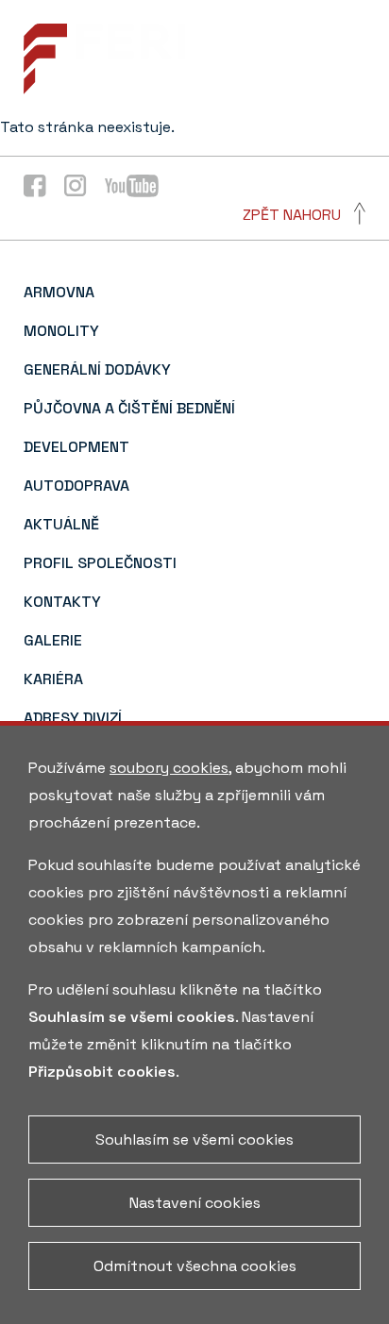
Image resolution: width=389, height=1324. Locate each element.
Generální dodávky (97, 369)
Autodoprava (76, 485)
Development (76, 447)
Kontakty (62, 602)
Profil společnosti (100, 563)
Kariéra (53, 679)
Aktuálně (61, 524)
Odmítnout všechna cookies (194, 1266)
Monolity (61, 331)
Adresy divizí (73, 718)
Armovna (59, 292)
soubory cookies (169, 768)
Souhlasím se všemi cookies (194, 1139)
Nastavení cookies (195, 1203)
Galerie (53, 640)
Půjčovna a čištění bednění (129, 408)
